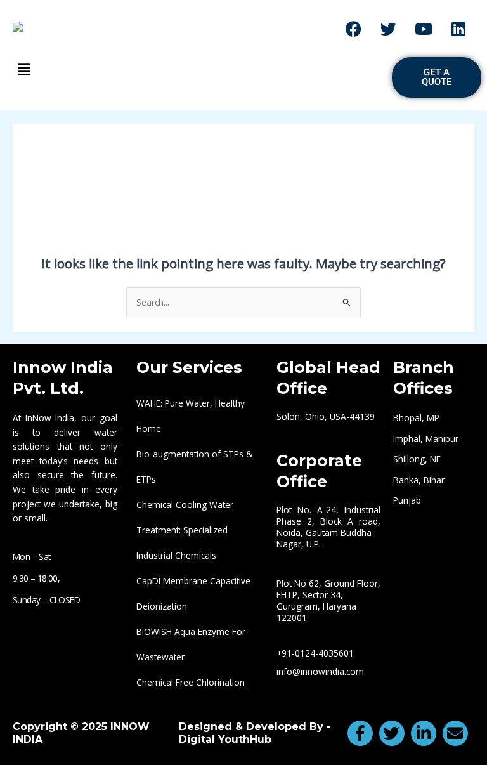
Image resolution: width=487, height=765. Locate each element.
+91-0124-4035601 (315, 653)
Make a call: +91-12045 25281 (243, 28)
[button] (196, 69)
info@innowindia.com (320, 671)
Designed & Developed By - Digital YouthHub (255, 733)
